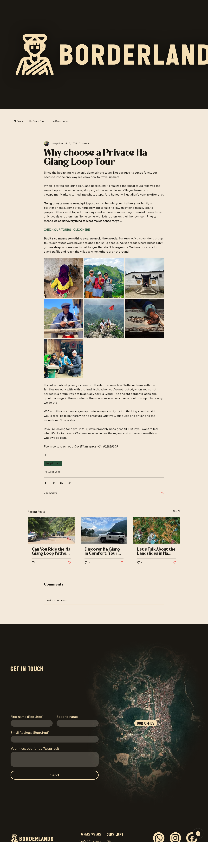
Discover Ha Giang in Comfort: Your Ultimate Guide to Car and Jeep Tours (103, 551)
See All (176, 511)
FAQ (109, 821)
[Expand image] (63, 278)
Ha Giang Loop (60, 121)
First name (27, 717)
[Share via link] (69, 482)
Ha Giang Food (37, 121)
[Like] (158, 817)
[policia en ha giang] (51, 530)
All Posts (18, 121)
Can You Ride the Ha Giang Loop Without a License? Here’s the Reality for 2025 (51, 551)
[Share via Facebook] (45, 482)
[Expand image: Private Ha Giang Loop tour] (104, 278)
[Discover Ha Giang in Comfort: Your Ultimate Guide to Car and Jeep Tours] (104, 530)
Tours (109, 829)
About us (111, 823)
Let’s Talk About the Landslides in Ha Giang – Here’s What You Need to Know (156, 551)
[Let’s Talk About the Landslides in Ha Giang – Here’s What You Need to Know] (156, 530)
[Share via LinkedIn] (61, 482)
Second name (67, 717)
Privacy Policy (113, 826)
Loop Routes (53, 463)
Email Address (30, 732)
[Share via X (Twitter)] (53, 482)
